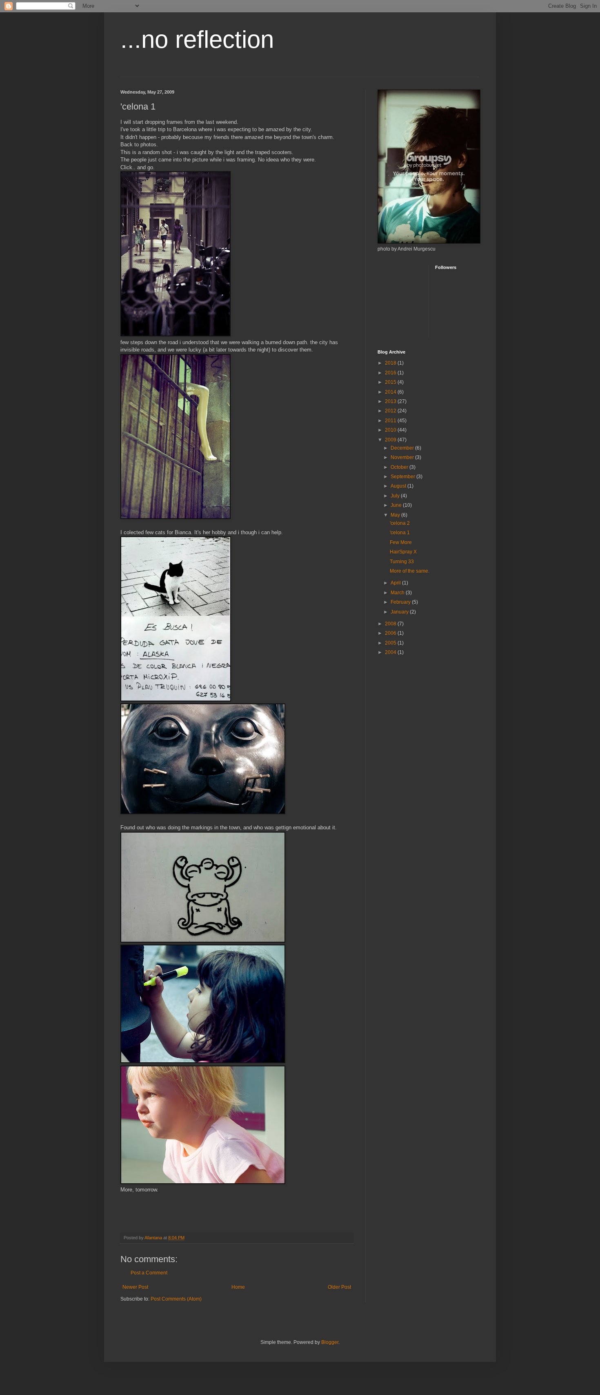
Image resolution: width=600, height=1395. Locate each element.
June (397, 505)
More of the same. (409, 571)
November (403, 457)
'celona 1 (400, 532)
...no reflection (197, 39)
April (396, 583)
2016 (391, 373)
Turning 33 (402, 561)
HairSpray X (403, 552)
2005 (391, 643)
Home (238, 1287)
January (400, 612)
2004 (391, 652)
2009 (391, 440)
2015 (391, 382)
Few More (401, 542)
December (403, 448)
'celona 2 (400, 523)
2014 (391, 392)
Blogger (329, 1342)
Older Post (339, 1287)
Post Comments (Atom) (176, 1299)
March (398, 593)
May (396, 515)
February (401, 602)
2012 (391, 411)
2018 (391, 363)
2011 (391, 420)
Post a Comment (149, 1273)
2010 (391, 430)
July (396, 496)
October (400, 467)
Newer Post (135, 1287)
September (403, 476)
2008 (391, 624)
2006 (391, 633)
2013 (391, 401)
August (399, 486)
